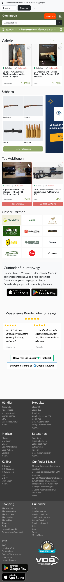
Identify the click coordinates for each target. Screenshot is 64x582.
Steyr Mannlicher (9, 447)
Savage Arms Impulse (41, 424)
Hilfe (34, 508)
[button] (59, 16)
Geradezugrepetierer (41, 453)
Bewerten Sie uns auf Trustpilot (32, 357)
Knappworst (7, 410)
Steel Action (7, 450)
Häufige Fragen (9, 560)
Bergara (5, 453)
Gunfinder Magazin (40, 523)
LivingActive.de (9, 413)
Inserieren (50, 16)
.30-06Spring (8, 469)
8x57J (5, 478)
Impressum (7, 557)
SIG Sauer (6, 441)
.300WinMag (8, 472)
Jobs (34, 526)
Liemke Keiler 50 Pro (41, 416)
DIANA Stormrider (40, 421)
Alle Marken (7, 508)
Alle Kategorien (9, 511)
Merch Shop (37, 535)
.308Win (6, 466)
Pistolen (35, 450)
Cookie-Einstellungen (11, 554)
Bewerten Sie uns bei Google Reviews (32, 365)
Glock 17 (36, 413)
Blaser (4, 444)
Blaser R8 (36, 407)
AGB (4, 545)
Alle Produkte (8, 514)
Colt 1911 (36, 419)
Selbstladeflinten (39, 444)
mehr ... (5, 424)
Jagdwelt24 (7, 407)
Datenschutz (7, 551)
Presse (35, 532)
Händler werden (39, 511)
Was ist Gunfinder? (40, 514)
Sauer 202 (36, 410)
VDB (4, 419)
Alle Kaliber (7, 520)
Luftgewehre (37, 447)
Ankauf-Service (39, 520)
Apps (34, 529)
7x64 (4, 475)
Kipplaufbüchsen (39, 441)
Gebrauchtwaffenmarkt (12, 532)
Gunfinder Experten (41, 517)
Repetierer (36, 438)
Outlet (5, 526)
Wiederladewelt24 (10, 421)
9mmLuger (7, 481)
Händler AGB (8, 548)
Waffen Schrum (8, 416)
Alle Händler (7, 517)
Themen (5, 523)
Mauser (5, 438)
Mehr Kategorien (23, 149)
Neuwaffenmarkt (9, 529)
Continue (24, 8)
